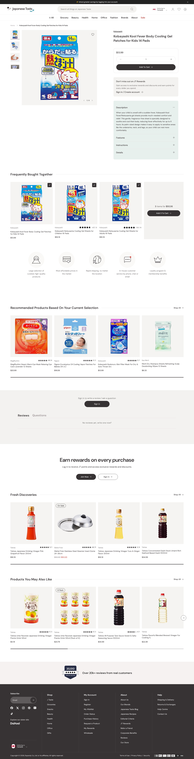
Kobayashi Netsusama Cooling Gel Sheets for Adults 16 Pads (119, 232)
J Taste (50, 700)
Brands (124, 17)
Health (85, 17)
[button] (88, 227)
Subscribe (33, 700)
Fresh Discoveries (23, 495)
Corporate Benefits (129, 733)
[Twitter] (17, 708)
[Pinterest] (29, 708)
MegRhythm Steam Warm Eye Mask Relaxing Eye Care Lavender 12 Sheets (31, 365)
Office (104, 17)
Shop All (177, 308)
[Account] (172, 9)
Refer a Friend (127, 728)
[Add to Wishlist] (92, 34)
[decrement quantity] (120, 59)
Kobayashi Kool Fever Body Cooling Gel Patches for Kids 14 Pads (30, 233)
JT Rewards (126, 723)
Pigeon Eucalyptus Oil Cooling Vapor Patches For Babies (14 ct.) (75, 365)
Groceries (51, 704)
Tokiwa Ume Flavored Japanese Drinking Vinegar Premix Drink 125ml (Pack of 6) (74, 637)
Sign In (86, 700)
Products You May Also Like (31, 579)
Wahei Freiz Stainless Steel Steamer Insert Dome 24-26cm (74, 552)
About (134, 17)
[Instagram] (23, 708)
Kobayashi (117, 31)
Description (121, 107)
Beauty (75, 17)
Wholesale (88, 733)
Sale (143, 17)
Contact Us (162, 714)
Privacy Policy (136, 756)
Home (95, 17)
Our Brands (125, 704)
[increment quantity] (171, 59)
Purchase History (91, 719)
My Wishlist (89, 709)
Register (87, 704)
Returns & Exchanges (166, 704)
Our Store (125, 742)
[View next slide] (92, 100)
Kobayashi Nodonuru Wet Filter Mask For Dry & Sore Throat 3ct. (118, 365)
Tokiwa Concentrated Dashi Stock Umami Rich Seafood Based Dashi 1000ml (161, 552)
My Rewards (89, 728)
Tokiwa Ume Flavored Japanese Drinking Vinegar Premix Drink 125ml (31, 637)
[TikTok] (11, 713)
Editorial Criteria (127, 719)
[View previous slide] (84, 100)
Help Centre (162, 709)
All (52, 17)
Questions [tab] (39, 416)
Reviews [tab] (23, 416)
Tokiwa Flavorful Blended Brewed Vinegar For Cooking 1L (161, 636)
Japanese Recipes (128, 714)
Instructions (122, 145)
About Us (124, 700)
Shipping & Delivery (165, 700)
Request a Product (92, 723)
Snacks (50, 709)
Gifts (49, 733)
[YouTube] (35, 708)
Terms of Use (124, 756)
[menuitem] (51, 18)
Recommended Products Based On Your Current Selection (54, 308)
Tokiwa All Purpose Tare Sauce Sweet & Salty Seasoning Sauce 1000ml (117, 637)
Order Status (89, 714)
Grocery (64, 17)
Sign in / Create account (128, 92)
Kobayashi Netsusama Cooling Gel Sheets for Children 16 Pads (74, 232)
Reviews (124, 738)
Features (120, 137)
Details (119, 152)
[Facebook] (11, 708)
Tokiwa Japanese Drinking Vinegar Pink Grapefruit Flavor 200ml (26, 552)
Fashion (114, 17)
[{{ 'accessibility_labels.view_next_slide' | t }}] (183, 618)
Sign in (97, 404)
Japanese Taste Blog (129, 709)
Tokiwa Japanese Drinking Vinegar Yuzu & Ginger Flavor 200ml (119, 552)
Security (147, 756)
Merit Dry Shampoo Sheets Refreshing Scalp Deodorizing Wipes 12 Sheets (160, 365)
